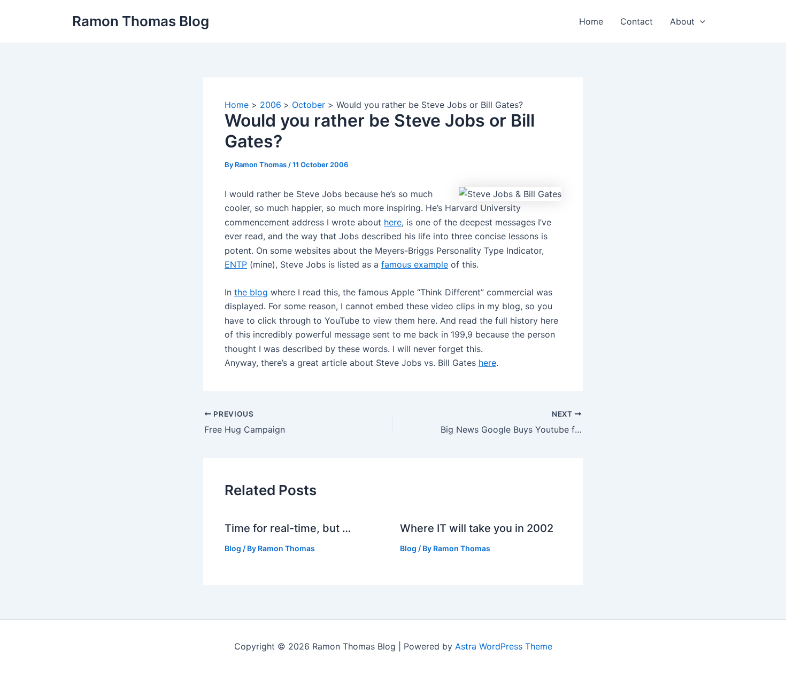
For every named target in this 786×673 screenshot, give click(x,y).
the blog (251, 292)
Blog (233, 548)
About (682, 21)
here (393, 222)
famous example (414, 264)
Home (591, 21)
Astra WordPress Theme (503, 646)
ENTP (236, 264)
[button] (700, 21)
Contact (636, 21)
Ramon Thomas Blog (140, 21)
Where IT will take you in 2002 (476, 528)
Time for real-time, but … (288, 528)
